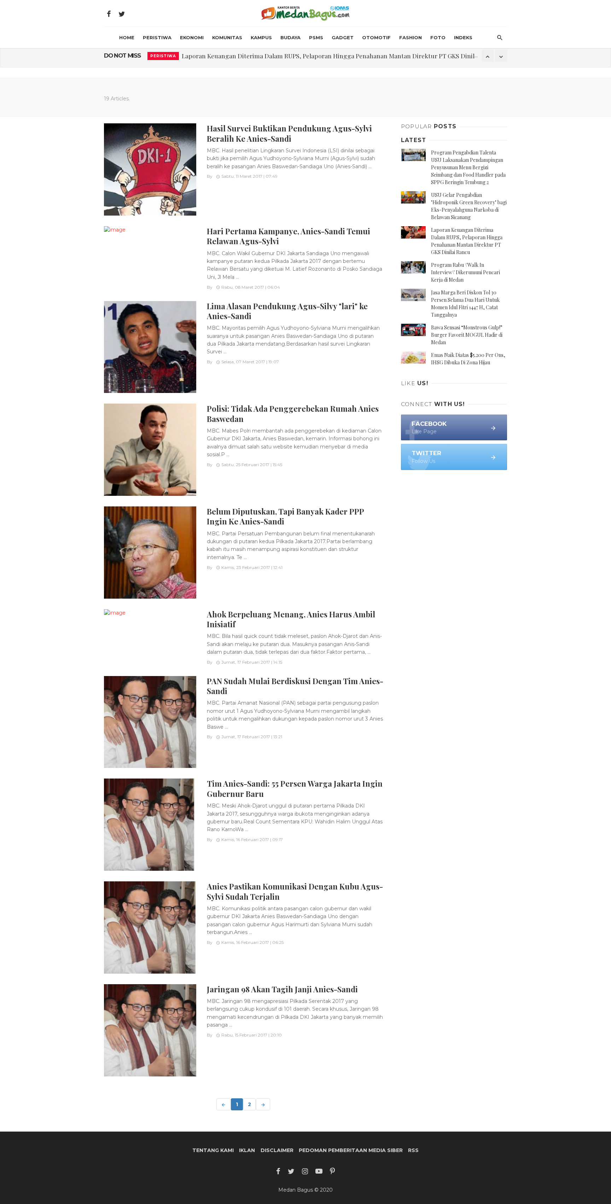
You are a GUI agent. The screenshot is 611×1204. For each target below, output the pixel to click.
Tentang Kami (213, 1150)
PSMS (316, 37)
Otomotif (376, 37)
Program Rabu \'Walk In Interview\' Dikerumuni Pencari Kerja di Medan (465, 272)
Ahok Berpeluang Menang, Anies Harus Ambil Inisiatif (291, 619)
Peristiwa (157, 37)
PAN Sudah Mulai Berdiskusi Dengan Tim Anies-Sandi (295, 686)
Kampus (261, 37)
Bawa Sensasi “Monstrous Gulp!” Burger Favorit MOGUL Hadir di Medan (466, 335)
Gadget (343, 37)
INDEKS (463, 37)
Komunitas (227, 37)
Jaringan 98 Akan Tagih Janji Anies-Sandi (282, 989)
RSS (413, 1150)
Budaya (290, 37)
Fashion (410, 37)
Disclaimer (277, 1150)
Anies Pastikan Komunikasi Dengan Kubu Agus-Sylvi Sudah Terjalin (295, 891)
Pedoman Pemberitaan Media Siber (351, 1150)
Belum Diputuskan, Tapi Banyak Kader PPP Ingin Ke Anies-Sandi (285, 516)
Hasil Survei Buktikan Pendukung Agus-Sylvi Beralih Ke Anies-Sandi (289, 133)
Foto (438, 37)
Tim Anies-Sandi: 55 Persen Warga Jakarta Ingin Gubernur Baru (295, 788)
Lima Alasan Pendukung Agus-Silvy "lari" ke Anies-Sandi (287, 311)
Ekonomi (192, 37)
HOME (126, 37)
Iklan (247, 1150)
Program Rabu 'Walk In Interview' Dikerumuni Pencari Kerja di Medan (280, 56)
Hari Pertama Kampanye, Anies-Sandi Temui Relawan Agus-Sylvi (288, 236)
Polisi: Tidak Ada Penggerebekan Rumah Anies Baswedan (293, 413)
